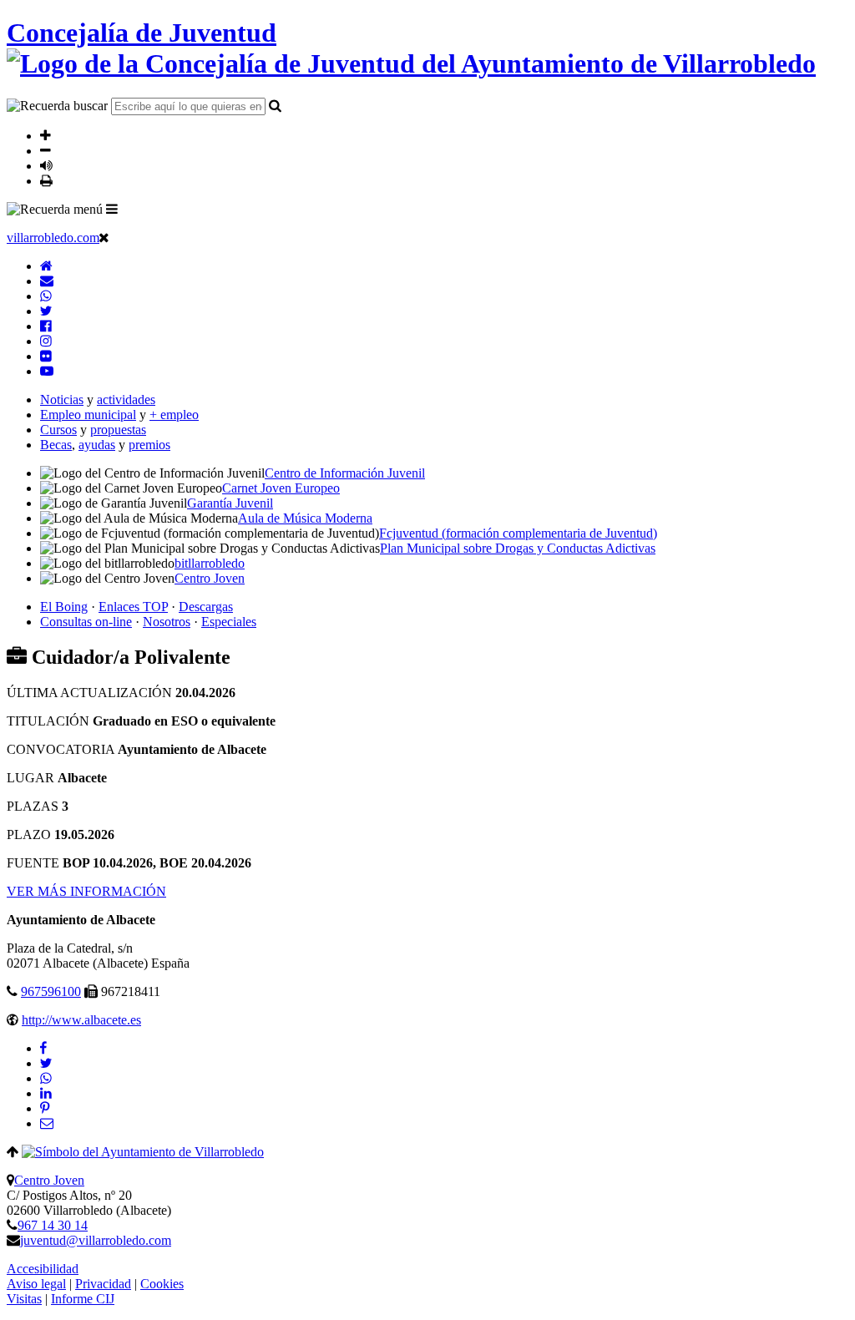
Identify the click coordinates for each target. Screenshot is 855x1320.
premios (149, 444)
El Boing (64, 606)
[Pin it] (44, 1108)
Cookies (162, 1284)
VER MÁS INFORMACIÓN (86, 891)
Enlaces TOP (133, 606)
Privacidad (103, 1284)
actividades (126, 399)
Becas (56, 444)
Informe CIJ (82, 1299)
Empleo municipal (88, 414)
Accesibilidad (42, 1269)
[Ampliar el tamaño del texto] (45, 135)
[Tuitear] (46, 1063)
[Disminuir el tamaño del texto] (45, 150)
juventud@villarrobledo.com (95, 1240)
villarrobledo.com (53, 237)
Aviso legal (36, 1284)
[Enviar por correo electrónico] (46, 1123)
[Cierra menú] (104, 237)
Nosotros (166, 621)
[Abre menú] (112, 208)
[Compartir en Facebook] (43, 1048)
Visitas (24, 1299)
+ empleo (174, 414)
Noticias (61, 399)
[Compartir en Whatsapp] (46, 1078)
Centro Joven (49, 1180)
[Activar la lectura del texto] (46, 165)
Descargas (206, 606)
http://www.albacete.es (81, 1020)
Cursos (58, 429)
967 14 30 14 (53, 1225)
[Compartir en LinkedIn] (46, 1093)
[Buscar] (275, 105)
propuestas (118, 429)
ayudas (96, 444)
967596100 (51, 991)
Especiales (228, 621)
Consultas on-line (86, 621)
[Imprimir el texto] (46, 180)
